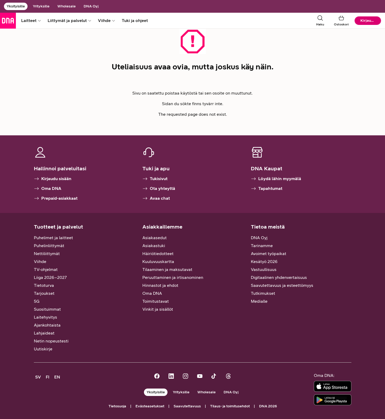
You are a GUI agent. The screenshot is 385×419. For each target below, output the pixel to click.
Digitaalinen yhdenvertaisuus (279, 277)
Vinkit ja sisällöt (157, 309)
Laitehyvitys (45, 317)
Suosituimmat (47, 309)
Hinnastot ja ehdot (160, 285)
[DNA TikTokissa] (214, 377)
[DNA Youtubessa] (200, 377)
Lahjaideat (44, 333)
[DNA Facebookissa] (157, 377)
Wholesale (66, 6)
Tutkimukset (263, 293)
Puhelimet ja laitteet (53, 237)
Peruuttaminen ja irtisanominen (172, 277)
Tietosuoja (117, 406)
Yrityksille (41, 6)
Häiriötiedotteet (158, 253)
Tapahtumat (270, 188)
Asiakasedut (154, 237)
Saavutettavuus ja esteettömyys (282, 285)
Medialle (259, 301)
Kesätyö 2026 (264, 261)
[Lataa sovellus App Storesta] (332, 386)
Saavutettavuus (187, 406)
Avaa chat (160, 198)
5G (36, 301)
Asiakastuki (153, 245)
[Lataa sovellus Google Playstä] (332, 399)
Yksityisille (16, 6)
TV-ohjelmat (46, 269)
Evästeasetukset (149, 406)
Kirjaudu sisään (56, 178)
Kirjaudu (367, 20)
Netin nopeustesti (51, 341)
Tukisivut (158, 178)
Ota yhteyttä (162, 188)
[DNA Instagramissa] (185, 377)
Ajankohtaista (47, 325)
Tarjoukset (44, 293)
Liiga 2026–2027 (50, 277)
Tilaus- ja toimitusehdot (230, 406)
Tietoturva (44, 285)
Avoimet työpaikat (268, 253)
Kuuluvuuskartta (158, 261)
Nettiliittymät (47, 253)
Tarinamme (262, 245)
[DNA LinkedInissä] (171, 377)
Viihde (40, 261)
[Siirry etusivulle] (8, 21)
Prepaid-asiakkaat (59, 198)
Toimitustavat (155, 301)
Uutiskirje (43, 348)
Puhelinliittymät (49, 245)
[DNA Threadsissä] (228, 377)
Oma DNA (51, 188)
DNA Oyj (91, 6)
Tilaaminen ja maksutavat (167, 269)
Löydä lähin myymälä (279, 178)
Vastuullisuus (264, 269)
